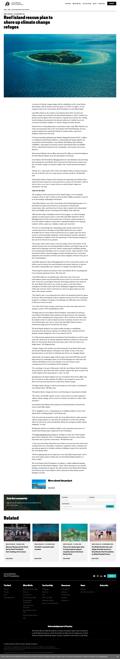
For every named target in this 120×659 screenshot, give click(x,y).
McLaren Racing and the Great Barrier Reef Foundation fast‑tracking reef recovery (17, 549)
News (9, 9)
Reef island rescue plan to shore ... (21, 9)
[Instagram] (98, 576)
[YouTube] (105, 576)
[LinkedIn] (101, 576)
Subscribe (110, 506)
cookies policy (104, 656)
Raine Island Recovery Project (46, 435)
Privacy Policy (14, 505)
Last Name (92, 497)
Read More (51, 488)
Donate (111, 3)
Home (5, 9)
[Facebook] (94, 576)
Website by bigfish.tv (32, 644)
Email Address (65, 503)
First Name (65, 497)
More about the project (60, 480)
